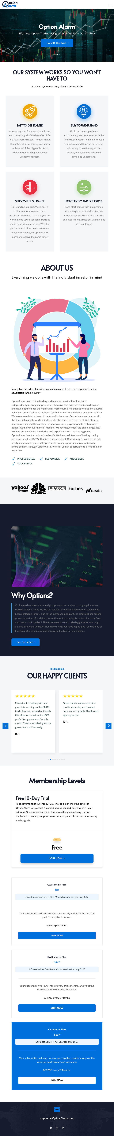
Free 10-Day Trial (56, 43)
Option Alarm (57, 26)
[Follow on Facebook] (57, 1128)
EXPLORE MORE (25, 642)
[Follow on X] (51, 1128)
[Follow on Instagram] (63, 1128)
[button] (5, 726)
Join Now (55, 858)
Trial (57, 840)
